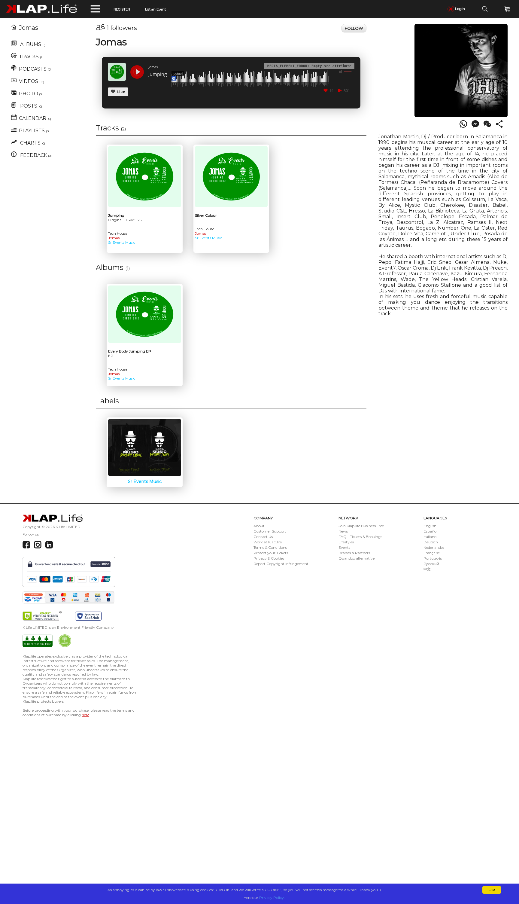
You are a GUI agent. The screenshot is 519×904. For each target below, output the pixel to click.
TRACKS (31, 57)
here (85, 715)
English (429, 526)
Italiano (429, 536)
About (259, 526)
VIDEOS (31, 81)
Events (344, 547)
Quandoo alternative (356, 558)
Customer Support (269, 531)
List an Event (155, 9)
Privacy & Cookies (268, 558)
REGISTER (122, 9)
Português (432, 558)
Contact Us (263, 536)
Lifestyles (346, 542)
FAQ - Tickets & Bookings (360, 536)
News (343, 531)
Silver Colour (206, 215)
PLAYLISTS (34, 130)
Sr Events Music (121, 242)
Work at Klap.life (267, 542)
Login (459, 8)
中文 (427, 569)
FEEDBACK (35, 155)
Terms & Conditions (270, 547)
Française (431, 553)
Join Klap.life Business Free (361, 526)
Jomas (28, 27)
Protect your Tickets (270, 553)
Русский (431, 563)
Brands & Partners (354, 553)
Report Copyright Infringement (280, 563)
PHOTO (31, 93)
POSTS (30, 106)
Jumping (157, 74)
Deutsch (430, 542)
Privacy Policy (271, 897)
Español (430, 531)
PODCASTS (35, 69)
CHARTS (32, 143)
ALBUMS (32, 44)
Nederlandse (433, 547)
